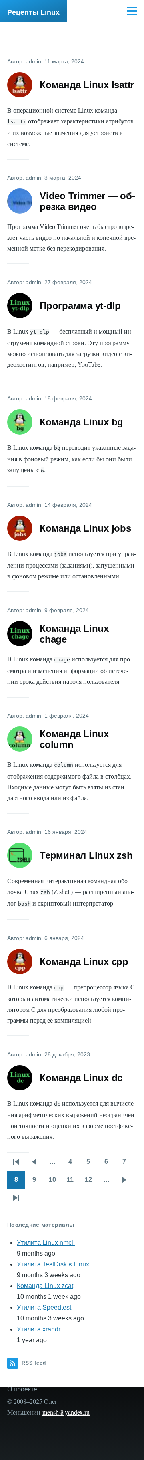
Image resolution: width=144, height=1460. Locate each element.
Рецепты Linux (33, 12)
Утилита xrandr (38, 1329)
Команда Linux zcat (45, 1285)
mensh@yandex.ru (66, 1412)
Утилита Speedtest (44, 1307)
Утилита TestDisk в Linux (53, 1264)
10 (55, 1182)
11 (73, 1182)
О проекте (22, 1389)
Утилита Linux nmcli (46, 1242)
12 (91, 1182)
